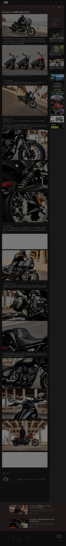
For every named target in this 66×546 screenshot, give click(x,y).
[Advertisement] (33, 14)
